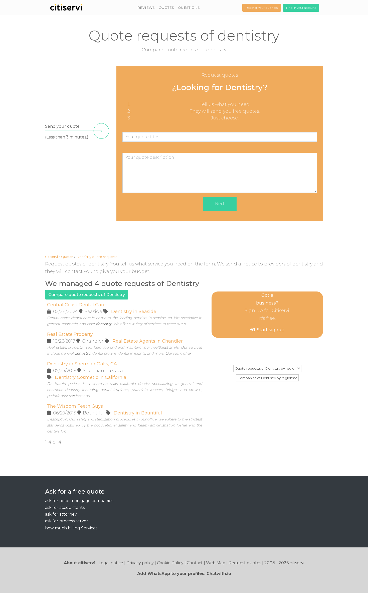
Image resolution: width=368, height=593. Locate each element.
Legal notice (111, 562)
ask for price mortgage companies (79, 500)
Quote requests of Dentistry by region (266, 368)
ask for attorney (61, 514)
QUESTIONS (189, 7)
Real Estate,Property (70, 334)
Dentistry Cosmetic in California (90, 377)
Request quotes (245, 562)
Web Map (215, 562)
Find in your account (301, 8)
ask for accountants (65, 507)
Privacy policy (140, 562)
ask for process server (66, 521)
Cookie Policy (170, 562)
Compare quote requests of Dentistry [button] (86, 294)
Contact (195, 562)
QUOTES (166, 7)
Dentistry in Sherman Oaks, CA (82, 364)
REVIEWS (146, 7)
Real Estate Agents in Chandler (147, 341)
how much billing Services (71, 528)
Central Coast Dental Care (76, 305)
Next (220, 203)
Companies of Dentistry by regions (266, 378)
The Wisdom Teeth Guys (75, 406)
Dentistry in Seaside (133, 311)
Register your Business (262, 8)
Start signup (270, 330)
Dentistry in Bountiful (138, 413)
